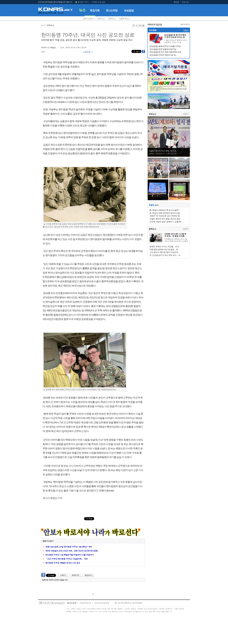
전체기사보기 (88, 19)
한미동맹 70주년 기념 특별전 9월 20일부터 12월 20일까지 (69, 555)
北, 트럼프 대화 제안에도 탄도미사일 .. (165, 213)
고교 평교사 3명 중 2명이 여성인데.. (164, 252)
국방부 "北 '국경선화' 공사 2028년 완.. (165, 216)
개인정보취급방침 (101, 603)
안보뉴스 (101, 19)
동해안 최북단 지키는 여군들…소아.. (165, 246)
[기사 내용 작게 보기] (136, 26)
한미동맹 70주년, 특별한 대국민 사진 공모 (62, 563)
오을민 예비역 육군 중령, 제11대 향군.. (165, 219)
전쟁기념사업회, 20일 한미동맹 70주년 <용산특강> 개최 (68, 547)
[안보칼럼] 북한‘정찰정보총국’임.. (163, 49)
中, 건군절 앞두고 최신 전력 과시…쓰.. (165, 255)
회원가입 (185, 2)
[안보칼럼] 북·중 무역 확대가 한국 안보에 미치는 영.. (175, 36)
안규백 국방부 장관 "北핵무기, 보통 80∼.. (167, 222)
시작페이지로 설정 (98, 2)
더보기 (185, 30)
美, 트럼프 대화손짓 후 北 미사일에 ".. (165, 210)
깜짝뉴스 (112, 19)
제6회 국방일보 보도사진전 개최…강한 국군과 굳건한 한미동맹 (71, 551)
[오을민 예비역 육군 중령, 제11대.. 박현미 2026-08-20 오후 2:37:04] (169, 156)
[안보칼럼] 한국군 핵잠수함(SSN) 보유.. (166, 52)
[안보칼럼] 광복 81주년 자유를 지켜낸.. (166, 46)
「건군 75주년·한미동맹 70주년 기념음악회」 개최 (66, 559)
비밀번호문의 (85, 603)
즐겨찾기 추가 (83, 2)
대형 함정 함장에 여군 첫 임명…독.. (164, 249)
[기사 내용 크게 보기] (133, 26)
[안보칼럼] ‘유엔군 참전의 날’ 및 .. (163, 55)
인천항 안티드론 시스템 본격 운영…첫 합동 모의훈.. (175, 235)
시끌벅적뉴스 (124, 19)
